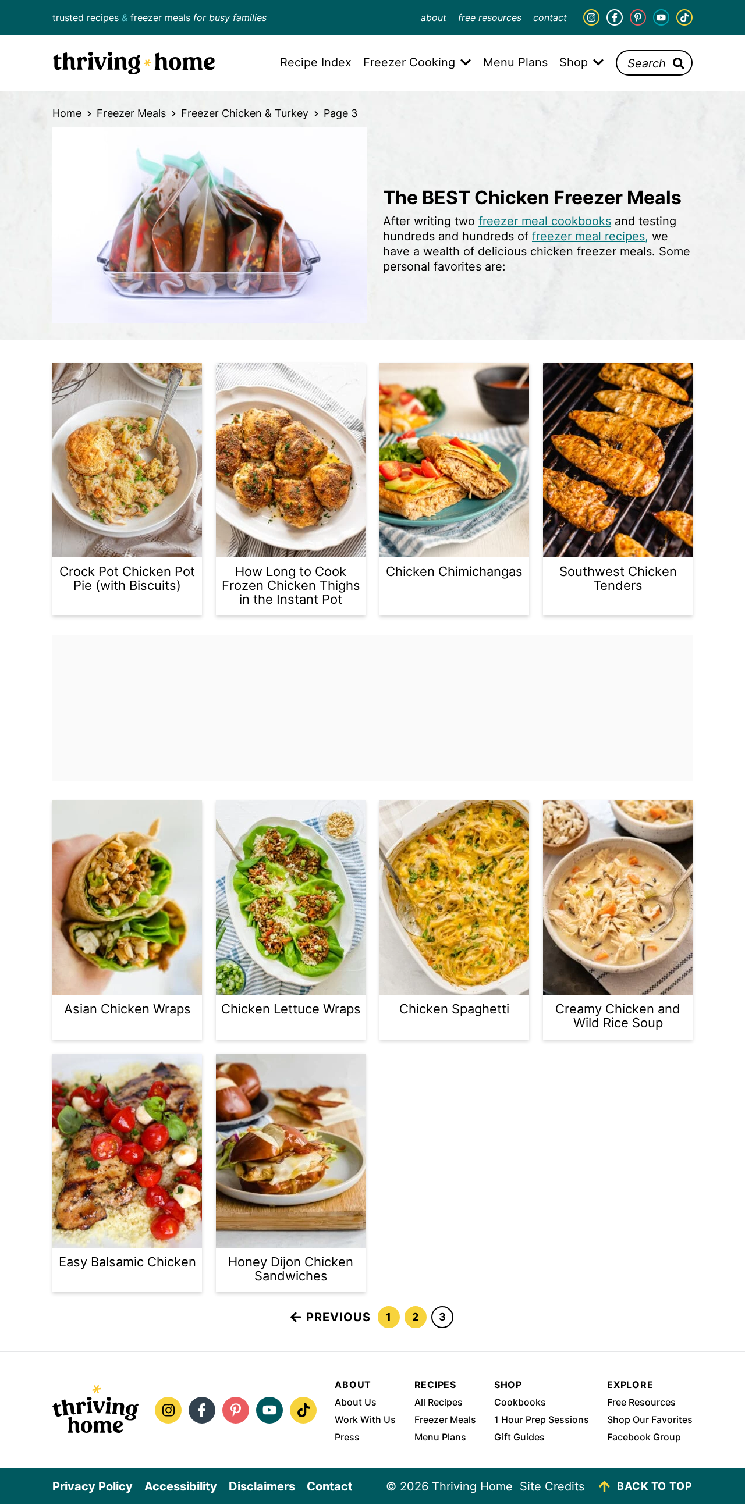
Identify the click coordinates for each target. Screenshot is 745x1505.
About (433, 17)
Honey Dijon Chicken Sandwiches (290, 1268)
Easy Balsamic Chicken (127, 1261)
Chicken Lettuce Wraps (291, 1008)
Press (347, 1437)
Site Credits (552, 1486)
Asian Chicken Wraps (127, 1008)
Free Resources (490, 17)
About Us (356, 1402)
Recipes (435, 1384)
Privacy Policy (92, 1486)
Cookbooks (520, 1402)
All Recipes (438, 1402)
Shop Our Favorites (650, 1419)
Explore (630, 1384)
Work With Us (365, 1419)
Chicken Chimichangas (454, 571)
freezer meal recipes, (590, 236)
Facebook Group (644, 1437)
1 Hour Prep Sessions (541, 1419)
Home (66, 113)
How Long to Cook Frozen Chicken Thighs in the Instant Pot (291, 585)
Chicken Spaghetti (454, 1008)
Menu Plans (440, 1437)
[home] (95, 1410)
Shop (508, 1384)
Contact (550, 17)
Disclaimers (262, 1486)
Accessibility (180, 1486)
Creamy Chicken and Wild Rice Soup (617, 1015)
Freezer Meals (131, 113)
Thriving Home (133, 62)
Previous (338, 1317)
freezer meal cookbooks (544, 221)
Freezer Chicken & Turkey (244, 113)
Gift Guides (519, 1437)
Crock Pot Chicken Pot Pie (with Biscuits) (127, 578)
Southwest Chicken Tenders (618, 578)
